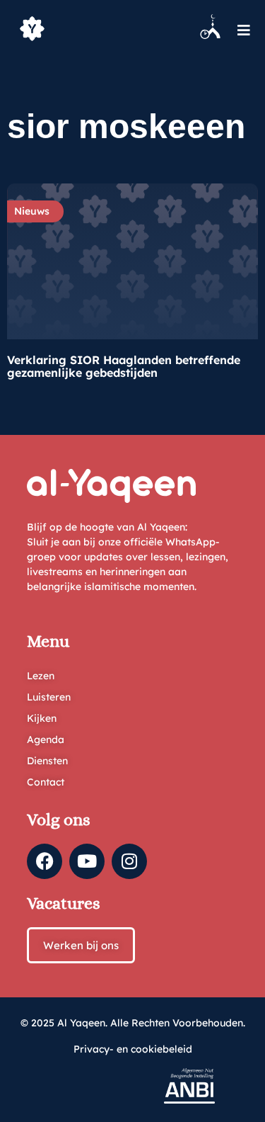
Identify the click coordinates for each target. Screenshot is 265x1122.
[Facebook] (44, 861)
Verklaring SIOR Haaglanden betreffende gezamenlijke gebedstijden (123, 366)
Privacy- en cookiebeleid (132, 1049)
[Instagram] (129, 861)
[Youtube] (87, 861)
